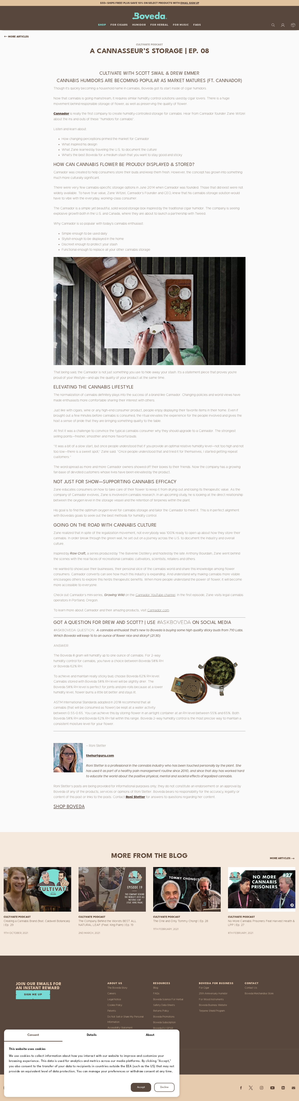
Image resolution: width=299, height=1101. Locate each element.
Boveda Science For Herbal (168, 999)
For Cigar (204, 988)
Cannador (61, 113)
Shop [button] (102, 25)
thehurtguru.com (100, 755)
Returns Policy (161, 1011)
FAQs (197, 25)
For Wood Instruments (211, 999)
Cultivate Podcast (149, 44)
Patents (111, 1011)
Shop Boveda (69, 807)
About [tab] (150, 1035)
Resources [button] (161, 983)
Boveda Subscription (164, 1022)
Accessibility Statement (120, 1027)
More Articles (18, 36)
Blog (155, 988)
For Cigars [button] (119, 25)
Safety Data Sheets (164, 1005)
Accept (141, 1087)
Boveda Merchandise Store (259, 993)
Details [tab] (92, 1035)
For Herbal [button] (159, 25)
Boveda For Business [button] (216, 983)
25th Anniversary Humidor (213, 993)
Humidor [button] (139, 25)
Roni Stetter (135, 797)
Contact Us (251, 988)
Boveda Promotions (164, 1016)
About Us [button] (114, 983)
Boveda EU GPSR (163, 1028)
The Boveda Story (117, 988)
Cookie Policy (114, 1005)
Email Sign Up (189, 3)
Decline (164, 1087)
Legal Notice (114, 999)
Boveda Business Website (213, 1005)
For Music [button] (181, 25)
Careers (111, 993)
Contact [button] (252, 983)
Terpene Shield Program (212, 1011)
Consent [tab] (33, 1035)
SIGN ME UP (33, 994)
